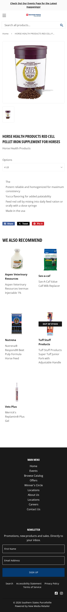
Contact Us (33, 509)
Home (5, 33)
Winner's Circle (33, 485)
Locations (34, 490)
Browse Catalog (33, 475)
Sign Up (33, 572)
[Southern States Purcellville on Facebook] (56, 593)
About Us (33, 495)
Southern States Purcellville (37, 602)
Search (9, 583)
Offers (33, 480)
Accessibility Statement (28, 583)
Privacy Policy (52, 583)
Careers (33, 504)
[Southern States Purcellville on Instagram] (61, 593)
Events (33, 471)
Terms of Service (32, 587)
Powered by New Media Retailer (32, 606)
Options (7, 160)
